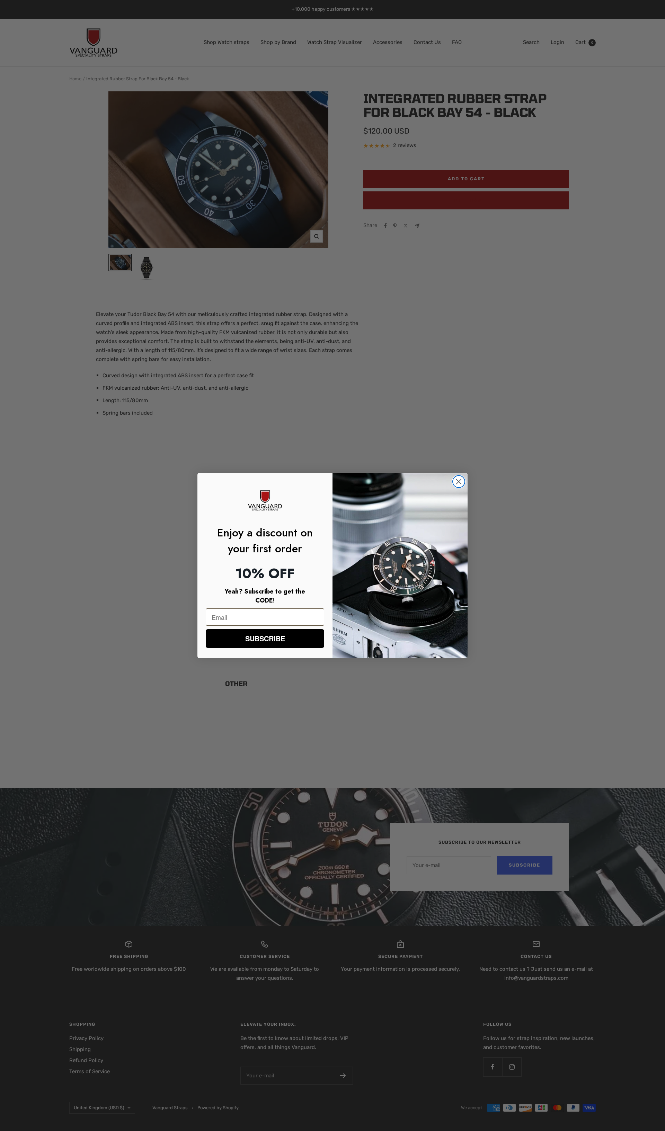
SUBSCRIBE (265, 638)
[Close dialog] (459, 482)
